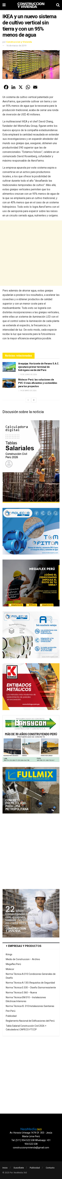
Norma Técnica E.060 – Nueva (21, 992)
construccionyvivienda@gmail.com (31, 1147)
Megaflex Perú (13, 964)
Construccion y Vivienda (19, 42)
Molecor (10, 969)
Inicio (5, 1167)
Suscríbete (19, 1167)
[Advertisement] (31, 253)
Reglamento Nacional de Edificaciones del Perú (30, 1020)
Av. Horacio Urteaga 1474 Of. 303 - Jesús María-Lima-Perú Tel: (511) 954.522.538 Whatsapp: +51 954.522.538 (31, 1138)
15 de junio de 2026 (28, 374)
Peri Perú (10, 1011)
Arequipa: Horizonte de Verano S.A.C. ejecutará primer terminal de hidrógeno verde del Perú (38, 366)
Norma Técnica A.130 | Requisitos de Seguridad (30, 982)
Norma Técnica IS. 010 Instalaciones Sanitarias (30, 1006)
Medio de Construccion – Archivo (23, 959)
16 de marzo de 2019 (16, 45)
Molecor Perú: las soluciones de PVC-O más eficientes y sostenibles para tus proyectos (37, 382)
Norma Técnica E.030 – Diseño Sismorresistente (31, 987)
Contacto (50, 1167)
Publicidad (11, 1016)
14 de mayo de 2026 (28, 390)
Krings (9, 954)
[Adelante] (33, 400)
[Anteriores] (28, 400)
